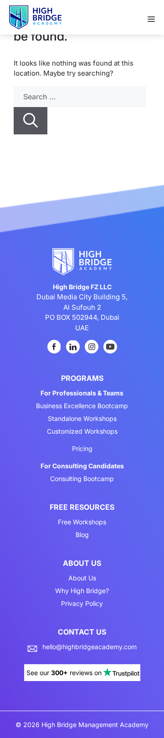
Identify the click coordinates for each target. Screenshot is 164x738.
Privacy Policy (82, 603)
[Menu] (156, 16)
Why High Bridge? (82, 590)
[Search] (30, 120)
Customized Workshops (82, 431)
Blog (82, 534)
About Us (82, 578)
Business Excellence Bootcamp (82, 406)
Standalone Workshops (82, 418)
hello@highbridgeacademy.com (89, 647)
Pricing (82, 448)
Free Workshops (82, 522)
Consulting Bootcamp (82, 478)
